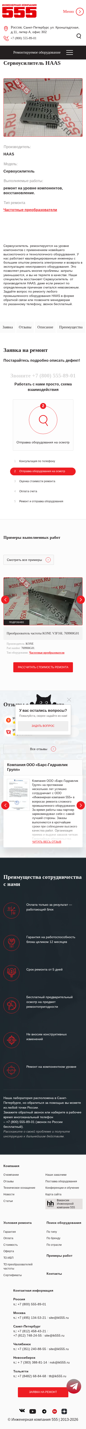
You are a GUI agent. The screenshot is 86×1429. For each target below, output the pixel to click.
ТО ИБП (8, 1257)
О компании (11, 1174)
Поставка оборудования (61, 1181)
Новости (8, 1194)
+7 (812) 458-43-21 (32, 1331)
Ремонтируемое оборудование (37, 52)
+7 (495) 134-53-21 (32, 1317)
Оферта (8, 1251)
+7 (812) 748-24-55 (27, 1335)
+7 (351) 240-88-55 (32, 1349)
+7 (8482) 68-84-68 (32, 1376)
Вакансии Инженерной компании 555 (66, 1204)
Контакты (54, 1273)
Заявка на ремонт (43, 1392)
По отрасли (54, 1244)
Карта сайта (53, 1194)
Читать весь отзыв (46, 841)
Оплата (8, 1238)
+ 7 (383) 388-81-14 (32, 1362)
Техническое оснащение (19, 1187)
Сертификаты (12, 1275)
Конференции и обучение (62, 1187)
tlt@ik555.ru (57, 1376)
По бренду (53, 1238)
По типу (52, 1231)
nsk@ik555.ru (60, 1362)
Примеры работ (59, 1255)
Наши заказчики (56, 1174)
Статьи (8, 1201)
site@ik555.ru (59, 1317)
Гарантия (9, 1231)
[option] (43, 616)
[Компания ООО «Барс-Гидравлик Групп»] (18, 795)
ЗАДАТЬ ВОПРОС (43, 726)
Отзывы (8, 1181)
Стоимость (10, 1244)
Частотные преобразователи (46, 652)
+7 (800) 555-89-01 (23, 38)
